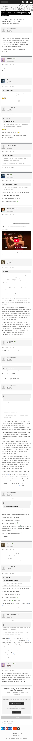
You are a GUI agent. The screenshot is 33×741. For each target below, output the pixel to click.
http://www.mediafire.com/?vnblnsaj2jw (21, 223)
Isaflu (8, 260)
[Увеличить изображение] (2, 98)
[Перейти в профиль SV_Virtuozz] (3, 342)
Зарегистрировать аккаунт (16, 703)
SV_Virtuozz (10, 341)
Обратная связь (16, 735)
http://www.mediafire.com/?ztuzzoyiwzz (17, 226)
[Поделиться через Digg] (9, 728)
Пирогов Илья (10, 208)
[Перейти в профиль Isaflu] (3, 262)
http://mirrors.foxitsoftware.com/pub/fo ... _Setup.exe (13, 681)
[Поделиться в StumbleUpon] (16, 728)
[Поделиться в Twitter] (2, 728)
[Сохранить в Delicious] (11, 728)
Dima (8, 79)
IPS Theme (14, 733)
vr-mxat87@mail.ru (11, 23)
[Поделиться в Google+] (7, 728)
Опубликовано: (8, 35)
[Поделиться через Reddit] (14, 728)
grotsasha (9, 58)
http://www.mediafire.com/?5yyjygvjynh (10, 195)
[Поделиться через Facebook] (4, 728)
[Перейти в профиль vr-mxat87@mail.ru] (3, 30)
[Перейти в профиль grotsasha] (3, 60)
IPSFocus (20, 733)
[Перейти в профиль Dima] (3, 81)
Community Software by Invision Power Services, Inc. (17, 738)
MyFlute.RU (10, 737)
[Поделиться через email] (18, 728)
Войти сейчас (16, 712)
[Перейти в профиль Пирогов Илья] (3, 210)
